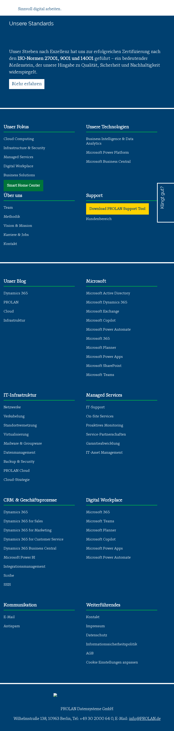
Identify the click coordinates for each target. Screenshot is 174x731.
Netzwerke (12, 407)
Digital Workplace (18, 166)
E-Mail (9, 617)
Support (94, 196)
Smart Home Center (23, 185)
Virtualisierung (16, 434)
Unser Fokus (16, 127)
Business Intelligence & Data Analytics (109, 141)
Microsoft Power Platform (107, 153)
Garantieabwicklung (103, 443)
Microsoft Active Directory (108, 293)
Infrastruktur (14, 320)
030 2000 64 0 (166, 210)
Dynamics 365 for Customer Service (33, 539)
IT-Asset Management (104, 453)
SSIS (7, 585)
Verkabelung (14, 416)
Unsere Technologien (107, 127)
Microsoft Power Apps (104, 357)
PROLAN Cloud (17, 471)
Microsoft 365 (98, 339)
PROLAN (11, 302)
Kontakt (10, 244)
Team (8, 208)
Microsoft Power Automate (108, 330)
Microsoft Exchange (102, 311)
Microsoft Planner (101, 348)
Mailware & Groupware (23, 443)
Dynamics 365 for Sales (23, 521)
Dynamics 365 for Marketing (27, 530)
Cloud (9, 311)
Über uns (13, 196)
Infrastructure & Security (24, 148)
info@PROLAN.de (145, 719)
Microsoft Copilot (101, 320)
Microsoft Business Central (108, 162)
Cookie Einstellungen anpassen (112, 662)
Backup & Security (19, 462)
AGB (90, 653)
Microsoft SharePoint (103, 366)
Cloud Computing (19, 139)
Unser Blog (15, 281)
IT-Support (95, 407)
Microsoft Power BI (19, 557)
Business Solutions (19, 175)
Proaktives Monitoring (104, 425)
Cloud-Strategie (17, 480)
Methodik (12, 217)
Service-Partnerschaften (106, 434)
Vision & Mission (18, 226)
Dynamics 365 (16, 293)
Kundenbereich (99, 219)
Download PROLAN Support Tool (117, 209)
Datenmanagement (19, 453)
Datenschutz (96, 635)
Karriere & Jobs (16, 235)
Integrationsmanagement (24, 567)
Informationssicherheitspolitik (111, 644)
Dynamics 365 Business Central (30, 548)
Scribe (9, 576)
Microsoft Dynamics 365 (106, 302)
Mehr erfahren (27, 84)
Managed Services (18, 157)
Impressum (95, 626)
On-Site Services (100, 416)
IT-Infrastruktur (20, 395)
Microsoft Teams (100, 375)
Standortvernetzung (20, 425)
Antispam (12, 626)
